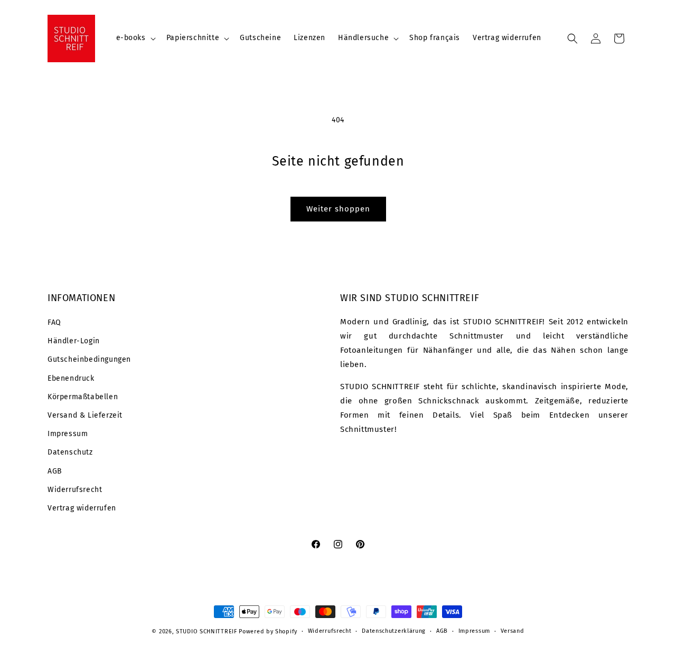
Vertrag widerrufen (82, 508)
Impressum (68, 433)
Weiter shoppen (338, 209)
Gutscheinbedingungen (89, 359)
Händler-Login (74, 340)
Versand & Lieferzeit (85, 415)
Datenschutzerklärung (394, 631)
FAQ (54, 322)
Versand (512, 631)
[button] (135, 38)
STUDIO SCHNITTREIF (206, 631)
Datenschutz (70, 452)
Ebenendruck (71, 378)
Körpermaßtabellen (83, 396)
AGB (55, 471)
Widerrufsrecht (75, 489)
